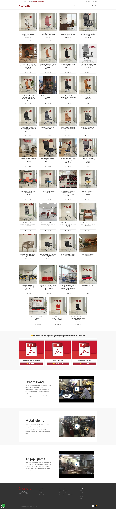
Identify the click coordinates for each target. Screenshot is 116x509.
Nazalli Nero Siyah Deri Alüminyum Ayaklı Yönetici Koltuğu (68, 96)
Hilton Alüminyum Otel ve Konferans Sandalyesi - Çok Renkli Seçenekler (58, 318)
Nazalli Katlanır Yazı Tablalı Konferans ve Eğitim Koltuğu (48, 190)
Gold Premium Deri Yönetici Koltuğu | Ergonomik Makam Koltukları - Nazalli (28, 34)
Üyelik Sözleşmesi (82, 498)
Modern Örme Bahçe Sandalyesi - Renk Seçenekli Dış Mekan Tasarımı (28, 255)
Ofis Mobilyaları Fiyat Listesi (84, 360)
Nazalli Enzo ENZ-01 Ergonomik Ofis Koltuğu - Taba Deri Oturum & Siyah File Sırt (28, 66)
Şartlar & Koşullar (82, 492)
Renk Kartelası (54, 6)
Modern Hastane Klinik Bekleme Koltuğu (38, 317)
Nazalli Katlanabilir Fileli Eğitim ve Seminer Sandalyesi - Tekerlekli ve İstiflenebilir (28, 191)
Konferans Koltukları (58, 360)
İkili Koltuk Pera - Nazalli (88, 254)
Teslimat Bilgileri (82, 496)
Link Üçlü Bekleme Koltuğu (88, 285)
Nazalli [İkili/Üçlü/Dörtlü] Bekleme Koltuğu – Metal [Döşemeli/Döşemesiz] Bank (68, 287)
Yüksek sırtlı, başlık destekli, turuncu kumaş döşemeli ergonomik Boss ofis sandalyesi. (28, 97)
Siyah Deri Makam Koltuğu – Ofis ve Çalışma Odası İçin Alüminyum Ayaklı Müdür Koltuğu (28, 129)
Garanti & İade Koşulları (83, 494)
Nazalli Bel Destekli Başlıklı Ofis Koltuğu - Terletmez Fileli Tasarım (28, 223)
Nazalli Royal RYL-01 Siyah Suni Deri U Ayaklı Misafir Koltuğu (68, 255)
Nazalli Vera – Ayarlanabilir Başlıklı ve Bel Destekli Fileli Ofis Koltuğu (88, 160)
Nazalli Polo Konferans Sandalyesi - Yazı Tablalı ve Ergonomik (88, 191)
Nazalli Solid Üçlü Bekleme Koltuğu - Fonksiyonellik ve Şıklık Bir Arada (28, 287)
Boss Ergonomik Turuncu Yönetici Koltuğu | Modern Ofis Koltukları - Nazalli (48, 66)
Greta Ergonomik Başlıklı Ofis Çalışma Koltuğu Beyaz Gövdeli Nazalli (48, 34)
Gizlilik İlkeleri (81, 490)
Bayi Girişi (95, 1)
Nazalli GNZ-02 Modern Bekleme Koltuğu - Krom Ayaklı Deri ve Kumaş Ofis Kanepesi (48, 287)
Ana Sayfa (35, 6)
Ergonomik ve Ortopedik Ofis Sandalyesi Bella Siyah (88, 128)
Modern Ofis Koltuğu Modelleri (38, 1)
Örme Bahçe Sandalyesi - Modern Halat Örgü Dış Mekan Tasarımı (88, 223)
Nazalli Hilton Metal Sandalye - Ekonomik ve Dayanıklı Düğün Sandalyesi (78, 318)
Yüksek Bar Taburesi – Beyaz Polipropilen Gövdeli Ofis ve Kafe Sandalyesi (68, 224)
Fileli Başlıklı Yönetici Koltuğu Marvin (48, 96)
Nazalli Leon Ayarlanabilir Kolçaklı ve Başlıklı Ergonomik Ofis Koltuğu (88, 65)
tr (19, 1)
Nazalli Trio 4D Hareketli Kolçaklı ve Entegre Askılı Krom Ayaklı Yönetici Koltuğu (87, 34)
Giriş (89, 1)
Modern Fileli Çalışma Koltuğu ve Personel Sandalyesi (28, 159)
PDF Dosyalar (65, 6)
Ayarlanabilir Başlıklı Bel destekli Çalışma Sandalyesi (68, 65)
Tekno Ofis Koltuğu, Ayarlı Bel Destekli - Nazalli (48, 128)
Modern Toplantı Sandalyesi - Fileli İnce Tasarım (48, 159)
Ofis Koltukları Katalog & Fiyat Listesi (31, 360)
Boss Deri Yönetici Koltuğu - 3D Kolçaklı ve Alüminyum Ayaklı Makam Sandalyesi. (68, 34)
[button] (92, 6)
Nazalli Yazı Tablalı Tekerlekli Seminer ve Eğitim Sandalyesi (48, 223)
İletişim (74, 6)
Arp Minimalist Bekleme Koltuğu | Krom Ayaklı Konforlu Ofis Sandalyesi (48, 255)
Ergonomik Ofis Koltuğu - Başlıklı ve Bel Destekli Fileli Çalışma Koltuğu (68, 160)
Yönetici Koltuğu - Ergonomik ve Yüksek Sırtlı (88, 96)
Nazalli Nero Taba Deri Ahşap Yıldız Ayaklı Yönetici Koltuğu (68, 128)
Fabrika (44, 6)
